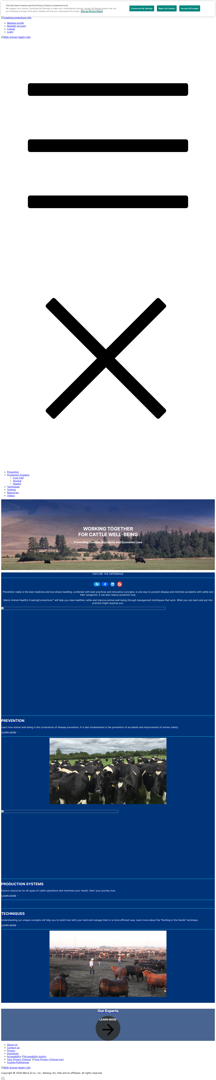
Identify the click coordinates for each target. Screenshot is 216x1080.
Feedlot (17, 483)
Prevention (13, 471)
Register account (16, 25)
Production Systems (18, 474)
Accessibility (14, 1056)
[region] (108, 8)
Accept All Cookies (190, 8)
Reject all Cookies (167, 8)
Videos (11, 495)
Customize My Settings (142, 8)
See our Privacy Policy (91, 11)
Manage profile (15, 23)
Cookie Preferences (18, 1062)
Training (11, 489)
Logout (11, 28)
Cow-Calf (18, 477)
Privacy (11, 1050)
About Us (12, 1044)
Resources (13, 492)
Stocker (17, 480)
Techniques (13, 486)
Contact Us (13, 1047)
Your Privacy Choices (19, 1059)
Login (10, 31)
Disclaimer (13, 1053)
